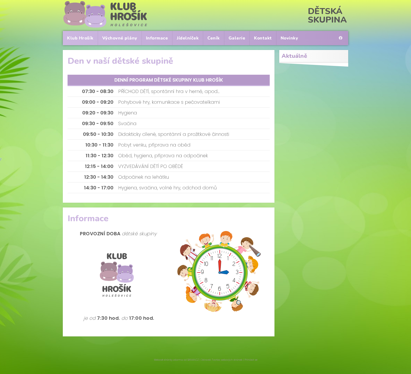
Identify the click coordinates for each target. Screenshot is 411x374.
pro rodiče (341, 34)
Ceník (213, 38)
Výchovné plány (119, 38)
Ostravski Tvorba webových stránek (221, 360)
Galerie (237, 38)
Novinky (289, 38)
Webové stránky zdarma (168, 360)
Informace (157, 38)
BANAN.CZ (193, 360)
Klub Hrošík (80, 38)
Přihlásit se (251, 360)
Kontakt (263, 38)
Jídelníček (188, 38)
